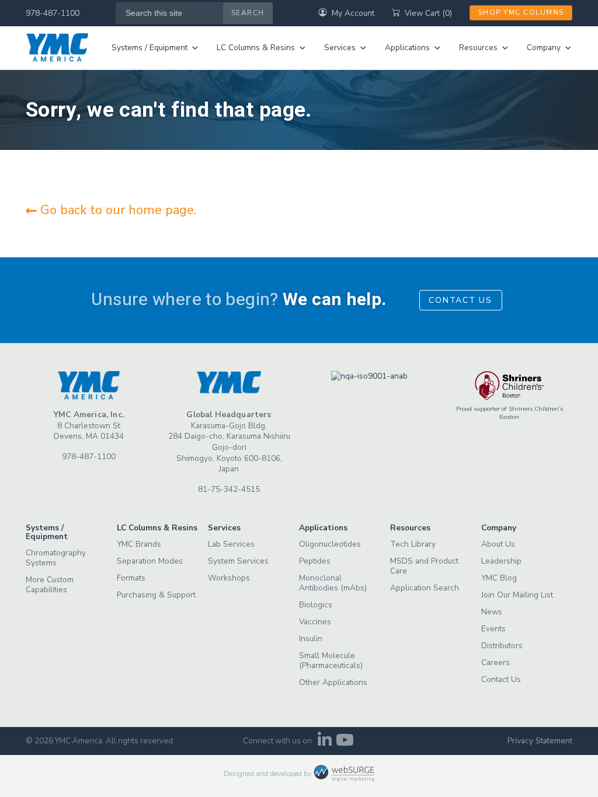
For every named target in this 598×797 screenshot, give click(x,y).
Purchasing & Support (156, 594)
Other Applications (333, 682)
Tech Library (413, 544)
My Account (353, 13)
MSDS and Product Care (424, 565)
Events (493, 628)
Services (340, 47)
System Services (238, 561)
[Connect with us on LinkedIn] (324, 743)
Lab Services (231, 544)
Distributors (502, 645)
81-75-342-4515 (229, 489)
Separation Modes (150, 561)
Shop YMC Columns (521, 12)
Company (544, 47)
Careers (495, 662)
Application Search (424, 587)
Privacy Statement (539, 740)
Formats (131, 577)
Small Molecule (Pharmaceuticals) (331, 660)
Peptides (315, 561)
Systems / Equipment (149, 47)
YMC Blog (499, 577)
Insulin (310, 638)
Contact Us (460, 300)
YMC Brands (139, 544)
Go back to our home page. (116, 210)
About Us (498, 544)
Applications (407, 47)
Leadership (501, 561)
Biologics (315, 604)
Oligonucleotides (330, 544)
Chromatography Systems (56, 557)
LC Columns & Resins (256, 47)
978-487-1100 (52, 13)
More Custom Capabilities (50, 584)
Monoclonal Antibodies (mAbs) (333, 582)
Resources (478, 47)
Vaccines (315, 621)
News (491, 611)
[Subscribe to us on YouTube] (345, 743)
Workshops (229, 577)
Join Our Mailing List (517, 594)
